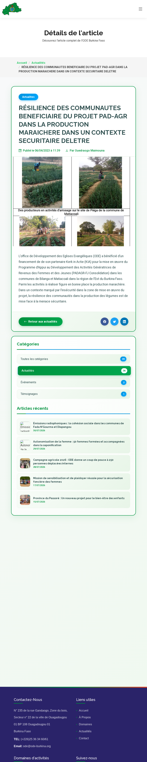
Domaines (85, 724)
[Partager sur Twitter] (114, 322)
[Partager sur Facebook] (105, 322)
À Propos (85, 717)
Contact (84, 738)
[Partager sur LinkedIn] (124, 322)
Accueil (22, 62)
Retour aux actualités (42, 321)
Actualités (38, 62)
